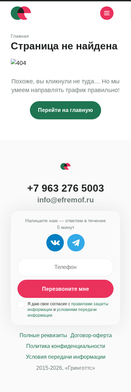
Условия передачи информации (65, 357)
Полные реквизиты (43, 335)
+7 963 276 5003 (65, 188)
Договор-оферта (91, 335)
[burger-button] (107, 13)
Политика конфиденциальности (65, 346)
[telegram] (83, 13)
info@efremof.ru (65, 200)
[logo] (21, 13)
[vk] (66, 13)
